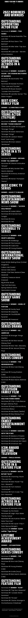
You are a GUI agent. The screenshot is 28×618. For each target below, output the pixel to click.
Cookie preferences (14, 616)
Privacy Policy (5, 610)
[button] (14, 3)
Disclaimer (19, 610)
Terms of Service (12, 610)
